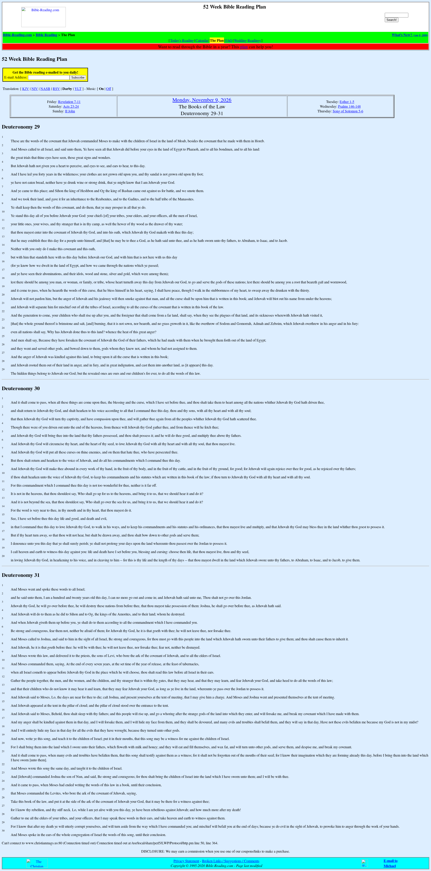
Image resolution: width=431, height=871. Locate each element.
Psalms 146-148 (349, 106)
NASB (45, 88)
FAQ (228, 40)
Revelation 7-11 (69, 101)
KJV (25, 88)
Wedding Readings (247, 40)
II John (70, 111)
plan (244, 46)
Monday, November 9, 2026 (201, 99)
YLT (78, 88)
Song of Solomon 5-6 (348, 111)
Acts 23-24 (71, 106)
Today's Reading (182, 40)
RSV (56, 88)
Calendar (202, 40)
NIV (34, 88)
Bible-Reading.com (17, 34)
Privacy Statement (186, 860)
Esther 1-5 (347, 101)
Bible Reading (46, 34)
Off (108, 88)
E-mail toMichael (391, 863)
